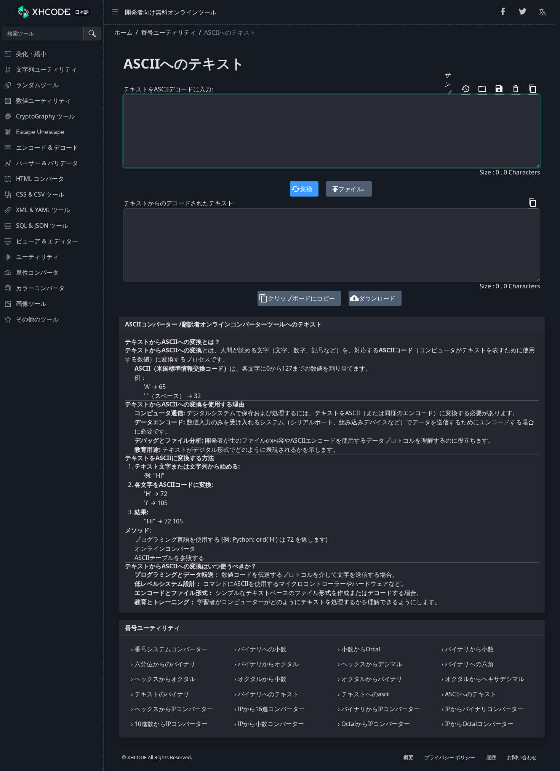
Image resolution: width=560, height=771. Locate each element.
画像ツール (31, 303)
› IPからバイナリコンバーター (482, 709)
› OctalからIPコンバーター (374, 724)
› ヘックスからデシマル (370, 664)
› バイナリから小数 (468, 649)
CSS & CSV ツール (40, 194)
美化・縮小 (31, 54)
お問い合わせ (522, 757)
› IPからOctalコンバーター (478, 724)
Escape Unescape (40, 132)
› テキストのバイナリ (160, 694)
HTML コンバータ (40, 178)
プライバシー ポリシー (449, 757)
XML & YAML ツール (43, 210)
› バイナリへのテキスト (266, 694)
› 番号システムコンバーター (169, 649)
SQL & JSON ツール (42, 225)
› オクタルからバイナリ (370, 679)
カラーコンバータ (40, 288)
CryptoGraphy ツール (45, 116)
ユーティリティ (37, 257)
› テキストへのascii (364, 694)
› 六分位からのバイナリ (163, 664)
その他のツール (37, 319)
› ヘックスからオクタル (163, 679)
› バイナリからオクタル (266, 664)
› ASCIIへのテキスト (469, 694)
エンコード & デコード (47, 147)
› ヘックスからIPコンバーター (172, 709)
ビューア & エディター (47, 241)
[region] (51, 397)
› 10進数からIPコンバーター (169, 724)
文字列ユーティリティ (46, 69)
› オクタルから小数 (260, 679)
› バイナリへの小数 (260, 649)
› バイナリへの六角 (468, 664)
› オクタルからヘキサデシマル (483, 679)
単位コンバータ (37, 272)
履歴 (491, 757)
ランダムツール (37, 85)
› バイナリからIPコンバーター (379, 709)
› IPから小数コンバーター (269, 724)
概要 (408, 757)
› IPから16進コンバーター (269, 709)
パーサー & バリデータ (47, 163)
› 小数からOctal (359, 649)
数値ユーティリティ (43, 100)
